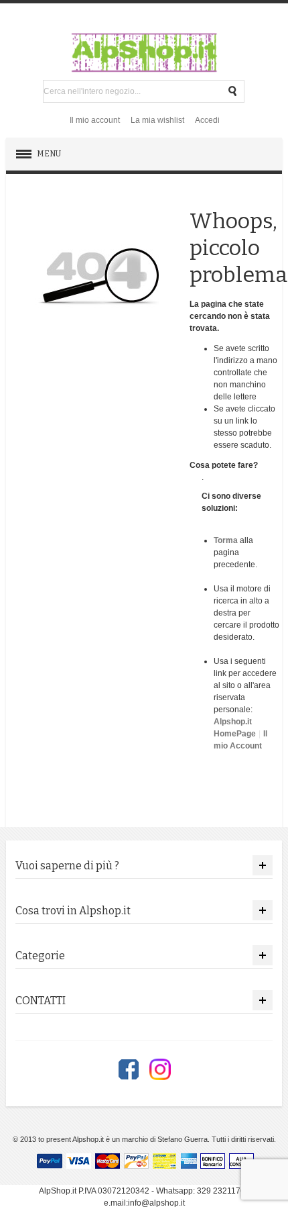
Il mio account (95, 120)
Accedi (207, 120)
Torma (226, 540)
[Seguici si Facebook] (128, 1069)
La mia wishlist (157, 120)
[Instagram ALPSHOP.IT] (160, 1069)
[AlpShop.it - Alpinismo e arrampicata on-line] (144, 52)
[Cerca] (233, 91)
